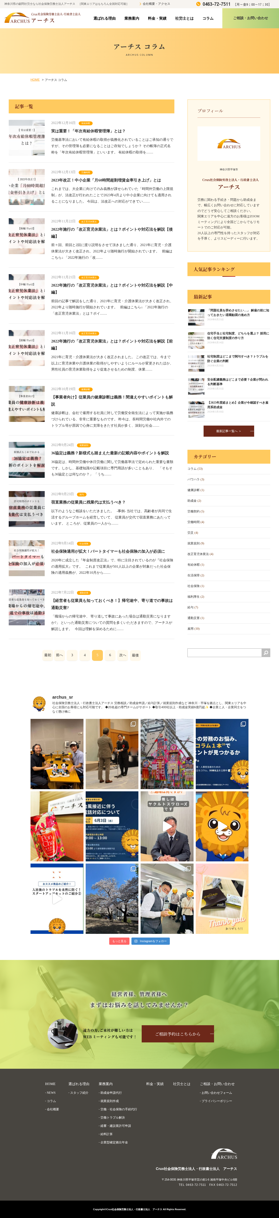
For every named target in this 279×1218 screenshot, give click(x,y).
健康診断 (85, 389)
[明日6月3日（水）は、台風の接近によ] (112, 826)
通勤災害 (84, 593)
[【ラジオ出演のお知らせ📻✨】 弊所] (57, 754)
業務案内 (131, 18)
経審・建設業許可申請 (115, 1125)
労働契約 (193, 511)
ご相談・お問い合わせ (217, 1084)
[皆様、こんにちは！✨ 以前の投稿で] (222, 826)
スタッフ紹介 (79, 1092)
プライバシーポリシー (217, 1101)
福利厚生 (193, 596)
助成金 (192, 500)
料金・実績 (157, 18)
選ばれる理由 (105, 18)
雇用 (190, 628)
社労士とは (184, 18)
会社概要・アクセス (156, 3)
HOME (35, 79)
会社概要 (53, 1109)
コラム (208, 18)
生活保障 (193, 575)
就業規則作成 (109, 1101)
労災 (190, 532)
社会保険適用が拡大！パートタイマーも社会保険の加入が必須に (108, 551)
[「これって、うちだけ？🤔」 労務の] (222, 754)
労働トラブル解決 (112, 1117)
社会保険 (84, 543)
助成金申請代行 (111, 1092)
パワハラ (193, 479)
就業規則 (84, 445)
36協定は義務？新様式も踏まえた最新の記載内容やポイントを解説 (110, 453)
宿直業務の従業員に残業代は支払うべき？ (88, 502)
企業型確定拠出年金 (114, 1142)
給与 (82, 494)
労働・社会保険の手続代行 (118, 1109)
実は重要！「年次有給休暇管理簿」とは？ (88, 131)
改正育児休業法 (89, 221)
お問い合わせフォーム (217, 1092)
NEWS (51, 1092)
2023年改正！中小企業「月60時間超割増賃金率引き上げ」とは (106, 180)
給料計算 (106, 1134)
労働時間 (85, 172)
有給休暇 (85, 123)
